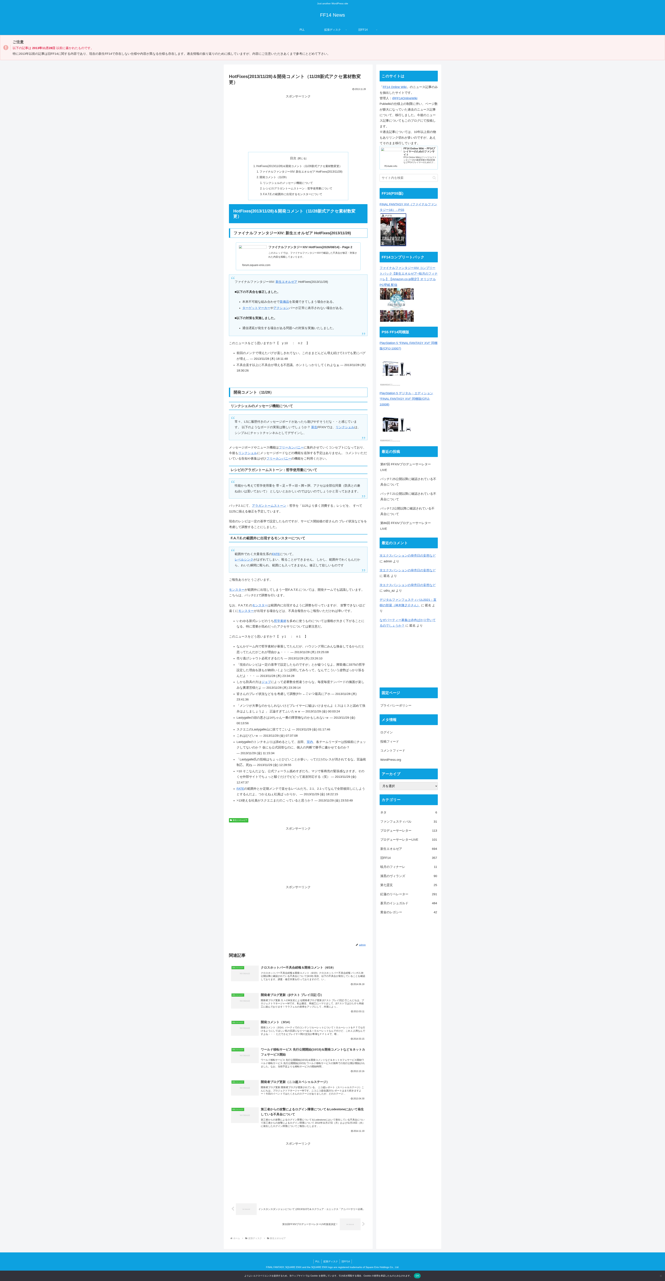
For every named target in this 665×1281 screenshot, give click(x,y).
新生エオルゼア (286, 282)
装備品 (284, 301)
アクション (281, 308)
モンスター (237, 589)
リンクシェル (345, 427)
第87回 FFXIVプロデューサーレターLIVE (405, 467)
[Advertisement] (298, 123)
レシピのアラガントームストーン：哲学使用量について (297, 188)
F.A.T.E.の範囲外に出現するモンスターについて (292, 194)
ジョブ (266, 682)
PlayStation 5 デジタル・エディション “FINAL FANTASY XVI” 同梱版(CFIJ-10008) (406, 398)
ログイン (386, 732)
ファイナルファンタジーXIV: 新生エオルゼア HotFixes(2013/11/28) (301, 171)
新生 (314, 427)
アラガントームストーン (269, 505)
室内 (310, 742)
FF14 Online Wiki (395, 87)
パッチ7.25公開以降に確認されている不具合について (408, 481)
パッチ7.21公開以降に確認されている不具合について (408, 496)
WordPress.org (390, 759)
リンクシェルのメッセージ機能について (288, 182)
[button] (434, 178)
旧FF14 (346, 1261)
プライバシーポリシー (395, 705)
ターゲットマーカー (256, 308)
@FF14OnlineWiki (404, 98)
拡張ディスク (330, 1261)
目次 (293, 158)
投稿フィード (389, 741)
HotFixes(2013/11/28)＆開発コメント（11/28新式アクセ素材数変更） (299, 166)
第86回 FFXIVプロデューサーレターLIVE (405, 525)
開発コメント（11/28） (274, 177)
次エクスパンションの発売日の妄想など (408, 555)
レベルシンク (244, 559)
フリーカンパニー (291, 447)
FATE (276, 554)
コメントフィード (392, 750)
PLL (317, 1261)
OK (417, 1275)
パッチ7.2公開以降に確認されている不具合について (407, 511)
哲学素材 (280, 621)
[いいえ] (660, 1276)
